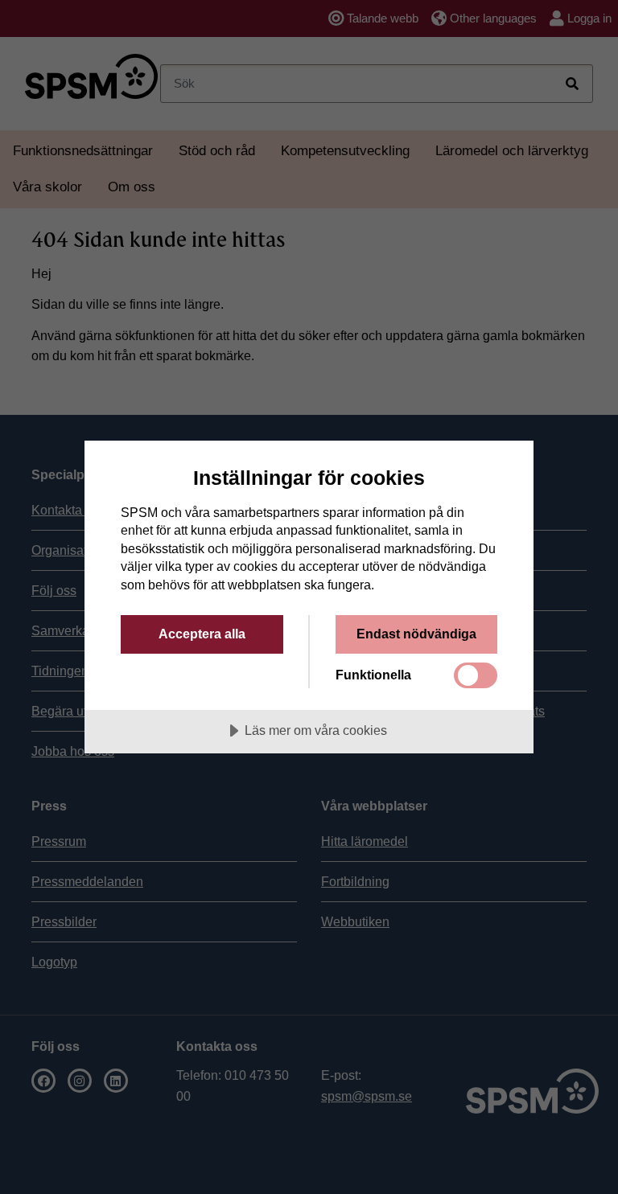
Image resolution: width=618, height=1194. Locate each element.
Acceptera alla (202, 633)
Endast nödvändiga (416, 633)
